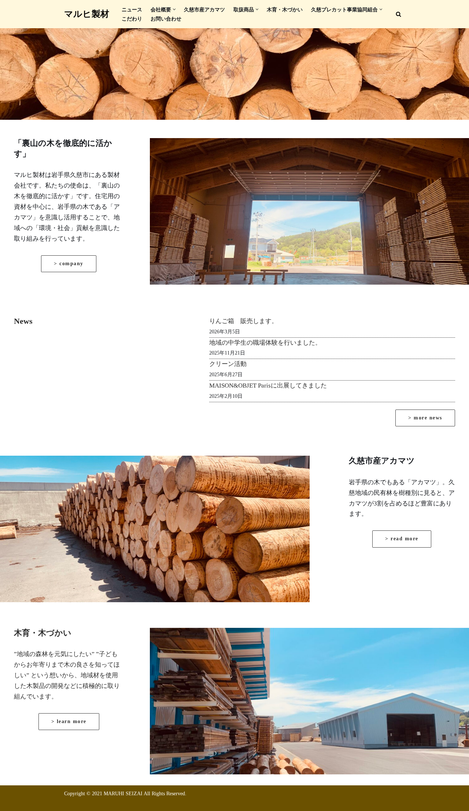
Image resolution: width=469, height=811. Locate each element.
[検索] (398, 14)
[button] (174, 9)
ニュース (132, 9)
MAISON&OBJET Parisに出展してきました (268, 385)
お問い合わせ (166, 19)
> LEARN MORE (68, 721)
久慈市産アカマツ (204, 9)
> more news (425, 418)
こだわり (132, 19)
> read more (401, 538)
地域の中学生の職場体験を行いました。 (265, 342)
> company (69, 263)
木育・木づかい (285, 9)
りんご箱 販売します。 (243, 321)
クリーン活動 (228, 363)
